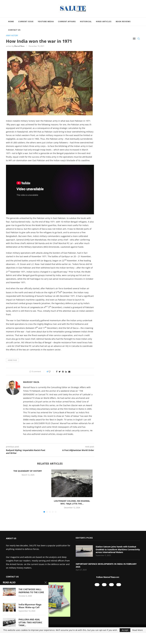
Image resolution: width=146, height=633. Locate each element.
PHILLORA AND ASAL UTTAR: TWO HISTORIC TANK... (30, 622)
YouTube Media (46, 21)
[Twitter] (118, 584)
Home (11, 21)
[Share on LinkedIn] (66, 371)
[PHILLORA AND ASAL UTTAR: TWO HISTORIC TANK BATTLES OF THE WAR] (9, 622)
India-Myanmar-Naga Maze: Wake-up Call (30, 606)
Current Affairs (67, 21)
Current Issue (26, 21)
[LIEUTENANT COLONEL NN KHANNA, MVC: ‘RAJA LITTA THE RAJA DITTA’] (71, 483)
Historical (86, 21)
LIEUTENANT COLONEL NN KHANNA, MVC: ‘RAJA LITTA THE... (72, 502)
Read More (137, 630)
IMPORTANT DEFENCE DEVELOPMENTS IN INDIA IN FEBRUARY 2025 (106, 565)
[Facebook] (111, 584)
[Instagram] (104, 584)
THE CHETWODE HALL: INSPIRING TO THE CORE (31, 591)
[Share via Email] (69, 371)
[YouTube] (97, 584)
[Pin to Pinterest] (63, 371)
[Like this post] (51, 371)
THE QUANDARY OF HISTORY (27, 471)
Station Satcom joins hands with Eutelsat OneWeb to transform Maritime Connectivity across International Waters (118, 549)
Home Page (12, 360)
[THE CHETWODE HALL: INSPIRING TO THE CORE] (9, 592)
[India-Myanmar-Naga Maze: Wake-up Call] (9, 607)
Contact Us (14, 30)
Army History (12, 36)
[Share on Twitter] (60, 371)
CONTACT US (12, 576)
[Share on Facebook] (56, 371)
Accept (125, 630)
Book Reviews (123, 21)
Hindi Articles (103, 21)
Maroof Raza (19, 46)
